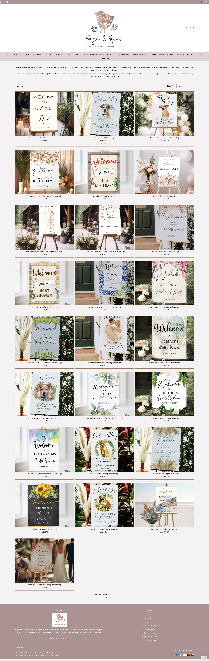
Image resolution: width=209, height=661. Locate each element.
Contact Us (104, 58)
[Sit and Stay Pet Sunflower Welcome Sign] (104, 505)
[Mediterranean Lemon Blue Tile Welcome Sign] (104, 283)
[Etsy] (1, 2)
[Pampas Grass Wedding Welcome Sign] (164, 449)
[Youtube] (7, 2)
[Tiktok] (5, 2)
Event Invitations (33, 54)
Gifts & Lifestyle (140, 54)
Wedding (17, 54)
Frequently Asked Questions (150, 626)
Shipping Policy (149, 622)
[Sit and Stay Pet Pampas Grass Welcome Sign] (44, 394)
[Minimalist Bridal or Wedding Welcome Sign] (44, 114)
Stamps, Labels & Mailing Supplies (98, 54)
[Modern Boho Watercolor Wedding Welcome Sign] (44, 560)
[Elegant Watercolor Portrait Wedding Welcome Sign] (104, 338)
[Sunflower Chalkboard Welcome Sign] (44, 505)
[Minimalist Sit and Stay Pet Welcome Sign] (164, 114)
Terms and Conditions (149, 637)
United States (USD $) (184, 650)
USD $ (205, 2)
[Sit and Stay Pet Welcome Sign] (104, 114)
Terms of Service (150, 633)
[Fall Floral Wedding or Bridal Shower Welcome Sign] (44, 172)
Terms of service (38, 652)
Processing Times (150, 640)
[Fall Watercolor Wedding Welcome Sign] (164, 227)
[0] (193, 28)
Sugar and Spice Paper (36, 655)
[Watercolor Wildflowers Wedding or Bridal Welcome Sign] (104, 227)
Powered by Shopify (52, 655)
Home (8, 54)
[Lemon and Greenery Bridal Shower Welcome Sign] (44, 338)
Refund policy (150, 618)
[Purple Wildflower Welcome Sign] (164, 172)
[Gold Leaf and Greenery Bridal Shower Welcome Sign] (104, 394)
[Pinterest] (3, 2)
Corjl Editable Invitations (162, 54)
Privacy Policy (150, 629)
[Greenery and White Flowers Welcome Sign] (164, 394)
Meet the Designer (184, 54)
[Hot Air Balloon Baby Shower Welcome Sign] (164, 338)
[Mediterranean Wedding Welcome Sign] (164, 505)
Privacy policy (28, 652)
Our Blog (199, 54)
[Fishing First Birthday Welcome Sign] (104, 172)
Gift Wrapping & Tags (54, 54)
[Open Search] (187, 28)
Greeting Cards (122, 54)
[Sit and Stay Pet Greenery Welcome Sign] (104, 449)
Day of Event (73, 54)
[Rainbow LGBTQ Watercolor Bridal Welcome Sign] (44, 449)
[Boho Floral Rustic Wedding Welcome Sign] (164, 283)
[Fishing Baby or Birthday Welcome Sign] (44, 283)
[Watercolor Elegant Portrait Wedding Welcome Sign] (44, 227)
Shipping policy (49, 652)
